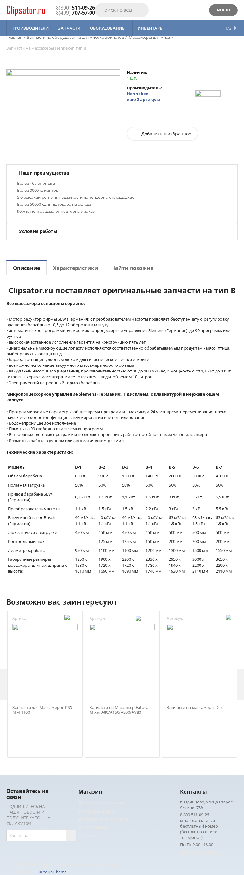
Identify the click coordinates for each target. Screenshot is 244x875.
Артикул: (20, 618)
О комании (93, 827)
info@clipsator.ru (202, 852)
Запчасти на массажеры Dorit (196, 707)
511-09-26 (75, 7)
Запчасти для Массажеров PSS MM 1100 (42, 710)
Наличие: (137, 72)
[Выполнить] (71, 835)
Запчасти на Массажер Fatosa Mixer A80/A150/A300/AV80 (119, 710)
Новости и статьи (102, 802)
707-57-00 (75, 12)
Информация (96, 810)
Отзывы (89, 835)
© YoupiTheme (52, 872)
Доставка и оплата (103, 819)
